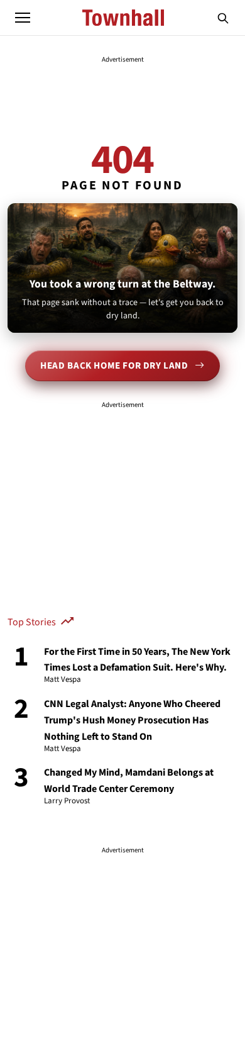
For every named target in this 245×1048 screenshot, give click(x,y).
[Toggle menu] (22, 17)
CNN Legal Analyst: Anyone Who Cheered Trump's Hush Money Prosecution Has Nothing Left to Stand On (132, 720)
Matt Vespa (62, 680)
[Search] (223, 17)
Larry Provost (67, 801)
